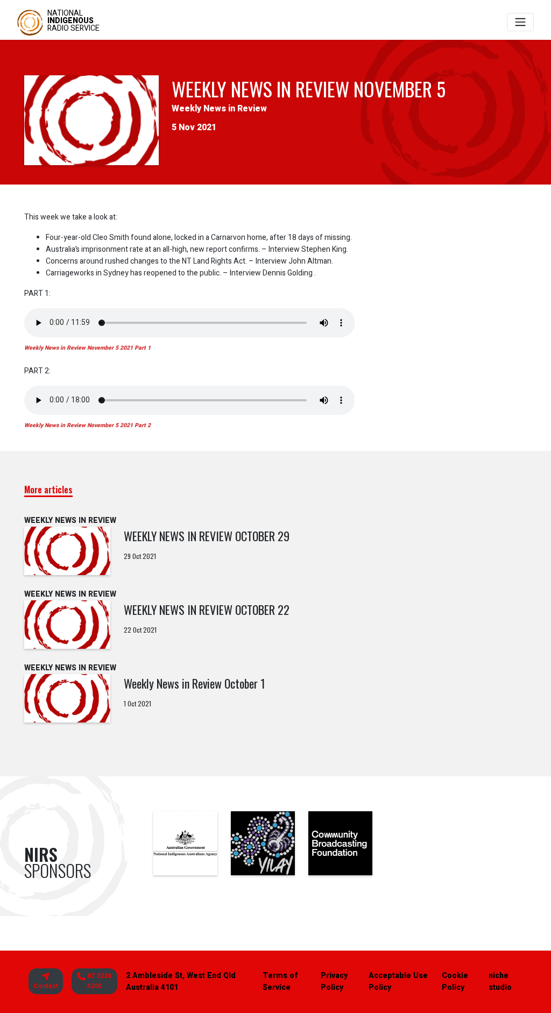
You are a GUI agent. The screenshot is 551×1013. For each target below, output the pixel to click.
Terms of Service (280, 981)
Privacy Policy (334, 981)
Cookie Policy (455, 981)
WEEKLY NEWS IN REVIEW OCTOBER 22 (206, 609)
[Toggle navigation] (520, 22)
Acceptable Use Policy (398, 981)
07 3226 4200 (98, 981)
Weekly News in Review (219, 108)
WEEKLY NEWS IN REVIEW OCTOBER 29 (206, 535)
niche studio (500, 981)
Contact (45, 986)
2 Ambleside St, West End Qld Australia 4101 (181, 981)
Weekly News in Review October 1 (194, 683)
